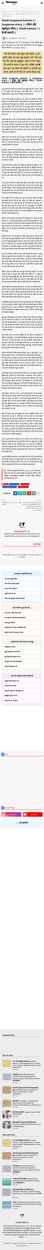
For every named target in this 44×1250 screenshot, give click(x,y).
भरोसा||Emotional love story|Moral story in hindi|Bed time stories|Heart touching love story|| (27, 1204)
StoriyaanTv (20, 531)
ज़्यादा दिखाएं (36, 544)
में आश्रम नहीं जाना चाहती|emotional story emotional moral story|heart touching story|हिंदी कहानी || (26, 1181)
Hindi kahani (25, 484)
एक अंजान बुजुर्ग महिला (11, 579)
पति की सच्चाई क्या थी (11, 666)
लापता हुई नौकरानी (10, 622)
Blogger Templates (19, 1243)
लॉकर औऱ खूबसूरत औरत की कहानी (15, 598)
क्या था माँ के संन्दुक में (11, 588)
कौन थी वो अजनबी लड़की (12, 583)
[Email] (34, 493)
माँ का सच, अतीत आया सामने (13, 613)
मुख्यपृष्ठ (4, 11)
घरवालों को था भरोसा (10, 686)
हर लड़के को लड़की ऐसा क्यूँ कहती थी (15, 617)
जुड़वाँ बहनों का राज (10, 593)
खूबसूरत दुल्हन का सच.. (11, 695)
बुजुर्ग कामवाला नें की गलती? (12, 652)
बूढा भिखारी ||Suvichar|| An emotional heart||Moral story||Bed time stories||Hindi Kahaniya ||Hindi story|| (27, 1103)
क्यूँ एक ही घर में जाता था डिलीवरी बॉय (15, 627)
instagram (13, 814)
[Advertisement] (22, 729)
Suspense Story (13, 11)
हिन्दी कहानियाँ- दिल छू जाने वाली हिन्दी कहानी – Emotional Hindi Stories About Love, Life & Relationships (27, 1124)
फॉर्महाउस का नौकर (10, 647)
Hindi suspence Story (9, 487)
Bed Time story (14, 484)
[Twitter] (20, 493)
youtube (34, 814)
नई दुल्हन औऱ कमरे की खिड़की (13, 661)
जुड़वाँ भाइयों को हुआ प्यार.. (12, 681)
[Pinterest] (29, 493)
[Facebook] (15, 493)
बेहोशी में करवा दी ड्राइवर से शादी (14, 632)
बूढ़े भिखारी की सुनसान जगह (12, 656)
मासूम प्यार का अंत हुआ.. (11, 700)
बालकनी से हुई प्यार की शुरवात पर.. (14, 691)
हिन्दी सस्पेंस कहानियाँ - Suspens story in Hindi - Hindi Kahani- (27, 1113)
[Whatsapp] (24, 493)
